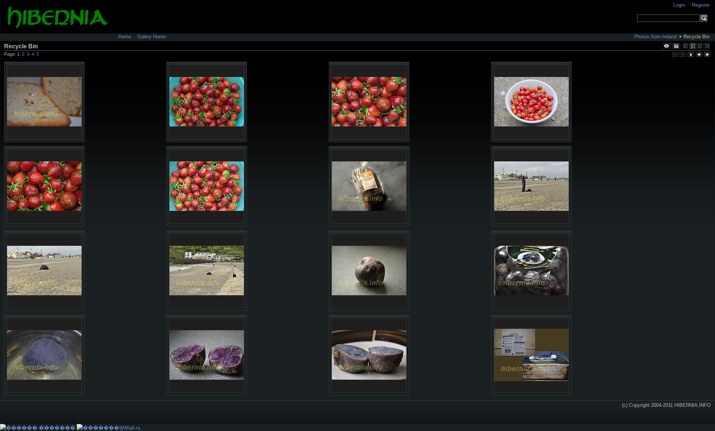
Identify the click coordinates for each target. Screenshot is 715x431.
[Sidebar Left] (686, 46)
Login (679, 5)
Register (701, 5)
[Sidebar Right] (707, 46)
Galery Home (151, 36)
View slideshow (666, 46)
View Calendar (676, 46)
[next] (698, 55)
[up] (690, 55)
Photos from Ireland (655, 36)
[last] (706, 55)
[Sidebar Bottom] (700, 46)
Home (124, 36)
